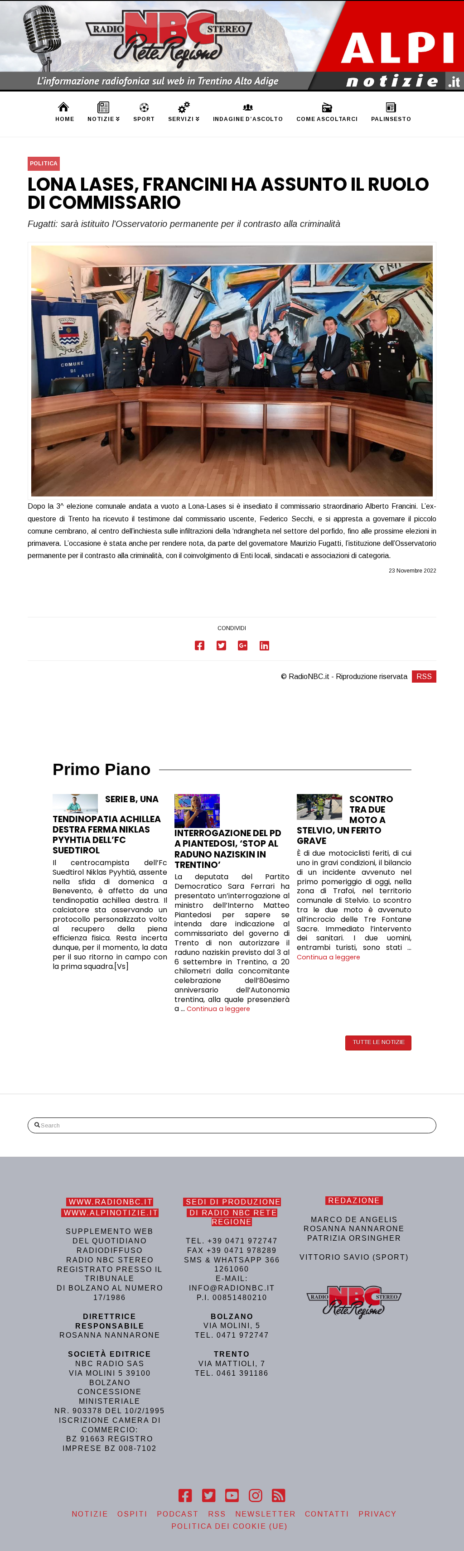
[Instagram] (255, 1495)
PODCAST (178, 1514)
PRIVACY (377, 1514)
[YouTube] (231, 1495)
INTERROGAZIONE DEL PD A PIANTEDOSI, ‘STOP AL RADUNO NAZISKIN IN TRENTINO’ (227, 849)
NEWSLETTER (265, 1514)
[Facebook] (185, 1495)
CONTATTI (327, 1514)
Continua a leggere (218, 1008)
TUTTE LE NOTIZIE (379, 1042)
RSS (424, 676)
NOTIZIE (90, 1514)
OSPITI (132, 1514)
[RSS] (278, 1495)
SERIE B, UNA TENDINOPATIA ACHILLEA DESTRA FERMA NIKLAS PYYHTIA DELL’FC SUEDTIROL (107, 825)
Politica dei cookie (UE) (229, 1526)
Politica (44, 163)
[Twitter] (208, 1495)
